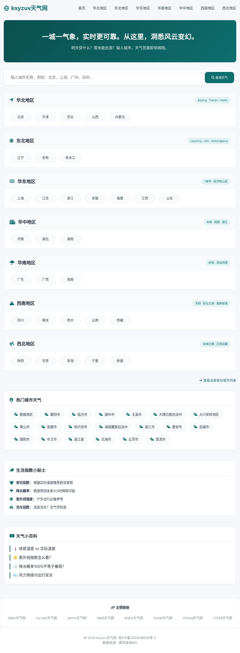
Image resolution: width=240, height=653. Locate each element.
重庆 (45, 320)
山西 (95, 117)
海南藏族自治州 (116, 427)
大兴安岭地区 (209, 414)
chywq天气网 (193, 618)
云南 (95, 320)
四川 (20, 320)
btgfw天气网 (133, 618)
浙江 (70, 198)
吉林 (45, 158)
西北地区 (229, 8)
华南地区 (165, 8)
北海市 (106, 439)
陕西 (20, 361)
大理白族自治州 (170, 414)
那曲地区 (26, 414)
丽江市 (150, 427)
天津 (45, 117)
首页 (81, 8)
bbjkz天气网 (17, 618)
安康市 (52, 427)
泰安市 (177, 427)
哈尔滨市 (80, 427)
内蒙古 (120, 117)
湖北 (45, 239)
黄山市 (25, 427)
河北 (70, 117)
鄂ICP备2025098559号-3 (137, 638)
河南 (20, 239)
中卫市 (52, 439)
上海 (20, 198)
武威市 (204, 427)
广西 (45, 279)
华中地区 (186, 8)
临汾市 (82, 414)
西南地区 (208, 8)
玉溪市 (137, 414)
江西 (145, 198)
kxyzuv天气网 (29, 8)
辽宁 (20, 158)
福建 (120, 198)
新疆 (120, 361)
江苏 (45, 198)
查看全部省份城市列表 (219, 380)
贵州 (70, 320)
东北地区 (121, 8)
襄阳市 (55, 414)
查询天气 (221, 77)
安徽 (95, 198)
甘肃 (45, 361)
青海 (70, 361)
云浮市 (133, 439)
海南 (70, 279)
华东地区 (143, 8)
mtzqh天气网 (162, 618)
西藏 (120, 320)
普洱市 (160, 439)
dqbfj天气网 (105, 618)
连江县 (79, 439)
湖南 (70, 239)
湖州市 (109, 414)
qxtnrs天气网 (76, 618)
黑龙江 (70, 158)
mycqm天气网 (46, 618)
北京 (20, 117)
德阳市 (25, 439)
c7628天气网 (222, 618)
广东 (20, 279)
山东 (169, 198)
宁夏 (95, 361)
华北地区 (100, 8)
